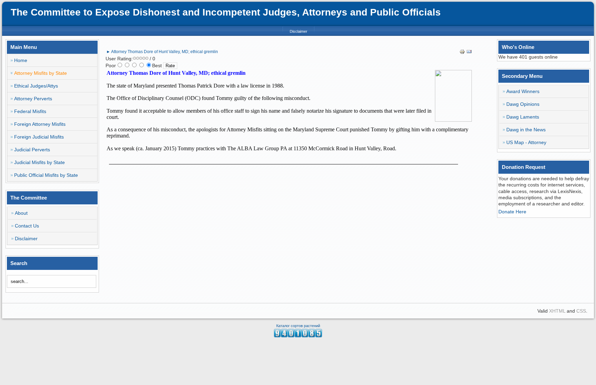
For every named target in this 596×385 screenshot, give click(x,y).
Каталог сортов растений (298, 326)
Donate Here (512, 211)
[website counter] (298, 335)
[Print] (462, 52)
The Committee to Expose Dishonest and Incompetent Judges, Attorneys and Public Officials (226, 12)
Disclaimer (298, 31)
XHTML (557, 311)
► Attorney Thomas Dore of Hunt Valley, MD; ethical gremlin (162, 51)
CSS (581, 311)
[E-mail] (469, 52)
